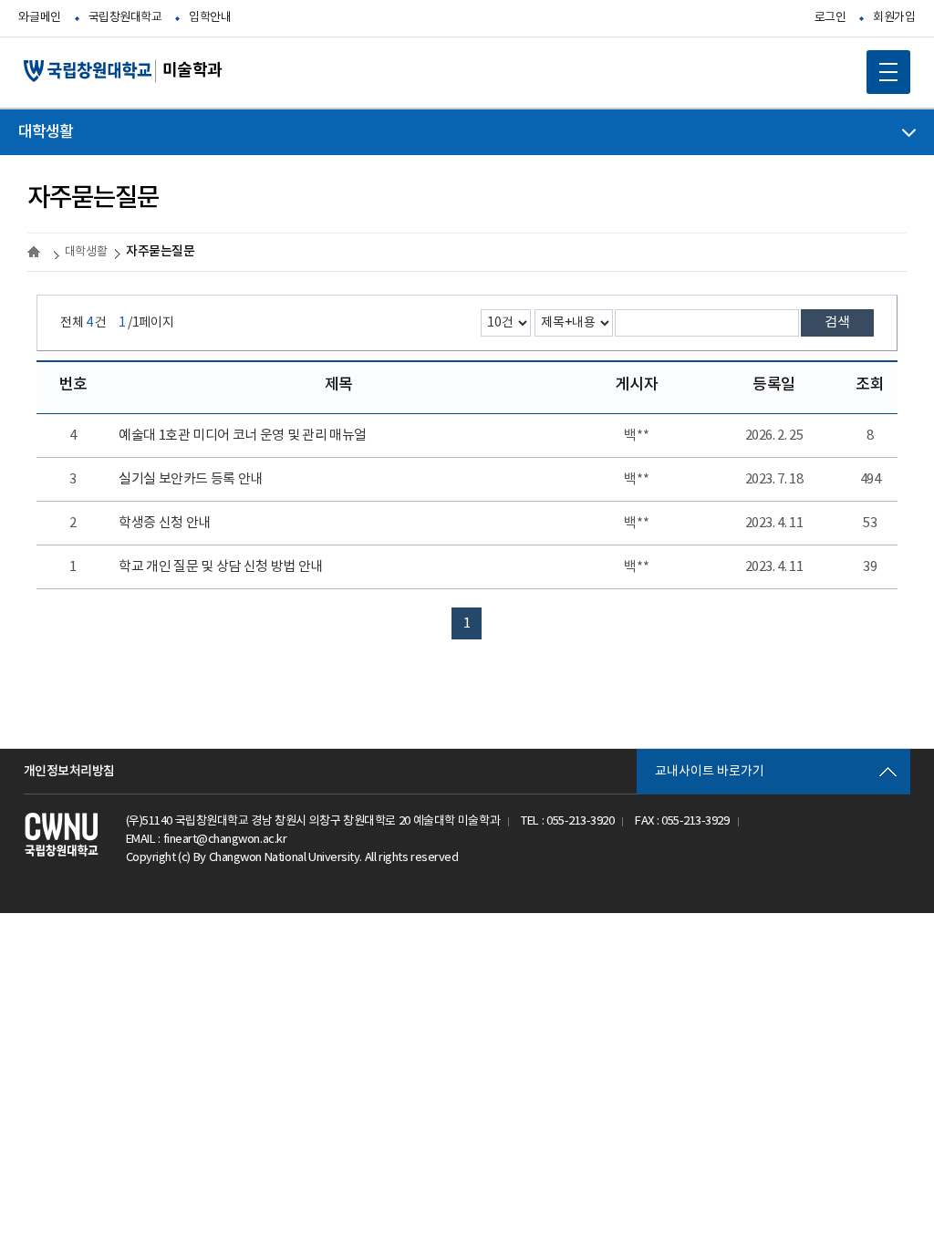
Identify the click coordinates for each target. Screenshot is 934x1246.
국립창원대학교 (125, 18)
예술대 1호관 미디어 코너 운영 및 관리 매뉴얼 (243, 435)
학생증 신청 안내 (165, 523)
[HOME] (36, 252)
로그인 (830, 18)
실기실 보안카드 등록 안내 (191, 479)
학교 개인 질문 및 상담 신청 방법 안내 (220, 567)
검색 (837, 322)
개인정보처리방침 (69, 771)
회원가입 (894, 18)
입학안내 (210, 18)
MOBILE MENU (888, 72)
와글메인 (39, 18)
